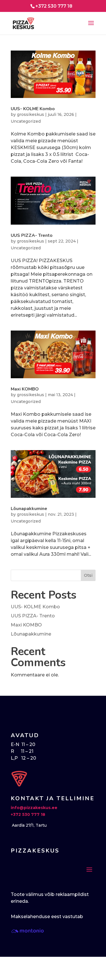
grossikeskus (30, 114)
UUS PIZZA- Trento (32, 235)
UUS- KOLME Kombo (33, 109)
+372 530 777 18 (28, 814)
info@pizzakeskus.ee (34, 807)
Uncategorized (26, 121)
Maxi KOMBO (25, 389)
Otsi (88, 575)
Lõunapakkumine (29, 508)
